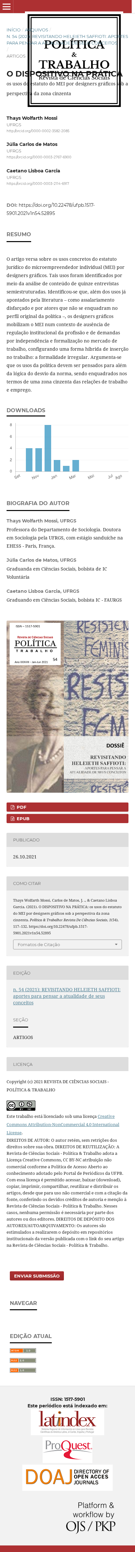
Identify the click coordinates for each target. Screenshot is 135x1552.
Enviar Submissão (37, 1276)
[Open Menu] (6, 6)
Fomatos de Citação (39, 944)
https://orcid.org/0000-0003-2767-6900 (39, 157)
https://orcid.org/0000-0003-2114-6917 (38, 184)
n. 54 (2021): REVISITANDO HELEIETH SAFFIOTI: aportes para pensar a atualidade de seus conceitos (67, 39)
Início (14, 29)
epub (22, 818)
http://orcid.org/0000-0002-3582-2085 (38, 131)
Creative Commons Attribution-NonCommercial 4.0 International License (63, 1124)
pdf (20, 807)
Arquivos (36, 29)
